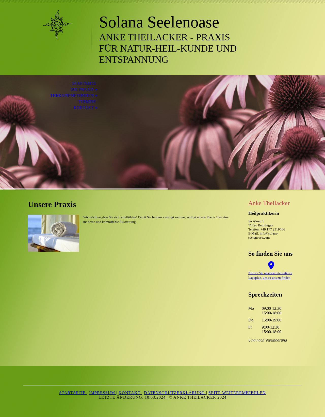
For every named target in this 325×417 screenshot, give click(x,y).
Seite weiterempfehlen (237, 393)
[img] (57, 24)
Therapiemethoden (72, 95)
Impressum (102, 393)
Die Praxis (82, 89)
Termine (87, 101)
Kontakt (84, 107)
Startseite (84, 83)
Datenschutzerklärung (175, 393)
